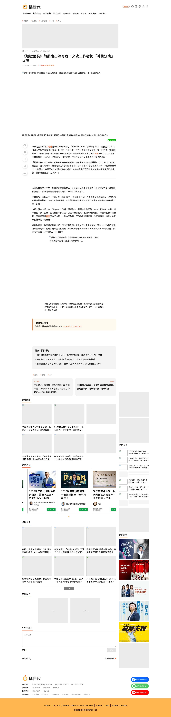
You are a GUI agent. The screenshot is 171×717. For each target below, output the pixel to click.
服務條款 (74, 705)
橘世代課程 (36, 691)
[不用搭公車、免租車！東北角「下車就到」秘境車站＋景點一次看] (123, 460)
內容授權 (56, 687)
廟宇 (50, 375)
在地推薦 (47, 13)
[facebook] (132, 6)
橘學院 (83, 13)
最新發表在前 (109, 658)
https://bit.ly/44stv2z (72, 326)
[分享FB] (24, 145)
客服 (58, 705)
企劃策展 (102, 13)
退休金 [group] (34, 21)
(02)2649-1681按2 (61, 684)
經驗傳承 (46, 51)
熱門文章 (123, 445)
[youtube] (140, 6)
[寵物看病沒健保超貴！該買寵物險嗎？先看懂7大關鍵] (37, 566)
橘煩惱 (76, 13)
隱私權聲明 (89, 705)
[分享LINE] (24, 152)
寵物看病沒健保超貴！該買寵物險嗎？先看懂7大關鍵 (36, 580)
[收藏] (24, 166)
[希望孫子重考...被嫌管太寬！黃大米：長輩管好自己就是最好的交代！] (37, 414)
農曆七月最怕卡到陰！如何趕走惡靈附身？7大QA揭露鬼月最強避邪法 (36, 551)
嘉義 (36, 375)
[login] (143, 6)
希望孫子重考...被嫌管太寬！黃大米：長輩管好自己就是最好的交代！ (36, 428)
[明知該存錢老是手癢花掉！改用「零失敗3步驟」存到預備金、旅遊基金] (69, 566)
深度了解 (46, 509)
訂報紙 (107, 705)
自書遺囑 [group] (43, 21)
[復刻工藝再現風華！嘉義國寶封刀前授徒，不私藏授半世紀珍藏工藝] (69, 443)
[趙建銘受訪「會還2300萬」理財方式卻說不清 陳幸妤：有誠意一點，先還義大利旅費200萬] (69, 536)
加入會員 (35, 694)
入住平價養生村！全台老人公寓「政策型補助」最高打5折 (139, 495)
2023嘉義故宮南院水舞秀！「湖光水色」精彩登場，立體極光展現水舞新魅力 (69, 428)
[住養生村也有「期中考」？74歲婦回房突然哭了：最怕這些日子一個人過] (123, 489)
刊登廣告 (47, 705)
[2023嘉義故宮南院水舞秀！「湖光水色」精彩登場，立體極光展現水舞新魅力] (69, 414)
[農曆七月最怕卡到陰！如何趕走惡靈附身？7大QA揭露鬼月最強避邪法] (37, 536)
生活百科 (57, 13)
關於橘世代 (36, 687)
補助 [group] (52, 21)
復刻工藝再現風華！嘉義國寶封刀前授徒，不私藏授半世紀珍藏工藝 (68, 458)
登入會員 (45, 694)
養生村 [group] (25, 21)
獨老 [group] (59, 21)
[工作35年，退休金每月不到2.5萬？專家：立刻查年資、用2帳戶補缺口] (123, 482)
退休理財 (27, 13)
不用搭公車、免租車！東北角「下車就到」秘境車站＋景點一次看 (139, 459)
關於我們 (115, 705)
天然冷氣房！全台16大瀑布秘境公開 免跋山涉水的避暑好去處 (37, 458)
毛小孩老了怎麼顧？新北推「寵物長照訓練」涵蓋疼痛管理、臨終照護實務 (139, 466)
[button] (147, 6)
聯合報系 (99, 705)
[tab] (68, 516)
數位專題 (92, 13)
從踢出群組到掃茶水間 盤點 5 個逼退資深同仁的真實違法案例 (101, 551)
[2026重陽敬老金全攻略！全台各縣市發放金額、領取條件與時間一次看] (123, 453)
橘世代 (25, 51)
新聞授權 (66, 705)
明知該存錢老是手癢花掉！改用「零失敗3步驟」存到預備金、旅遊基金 (68, 580)
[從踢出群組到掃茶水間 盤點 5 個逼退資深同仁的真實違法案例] (101, 536)
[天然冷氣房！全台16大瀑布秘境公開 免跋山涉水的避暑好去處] (37, 443)
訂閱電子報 (55, 694)
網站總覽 (124, 705)
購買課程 (126, 6)
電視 (43, 375)
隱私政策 (87, 694)
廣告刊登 (46, 687)
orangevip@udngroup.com (42, 684)
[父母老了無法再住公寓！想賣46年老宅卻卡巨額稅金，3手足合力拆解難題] (101, 566)
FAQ (54, 705)
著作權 (81, 705)
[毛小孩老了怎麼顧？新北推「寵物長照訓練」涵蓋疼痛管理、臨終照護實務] (123, 467)
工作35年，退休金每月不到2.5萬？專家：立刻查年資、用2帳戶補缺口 (138, 481)
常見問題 (65, 694)
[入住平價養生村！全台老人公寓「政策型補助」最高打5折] (123, 496)
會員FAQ (46, 691)
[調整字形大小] (24, 172)
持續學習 (37, 13)
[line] (136, 6)
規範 (23, 650)
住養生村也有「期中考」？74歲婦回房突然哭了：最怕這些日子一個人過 (139, 488)
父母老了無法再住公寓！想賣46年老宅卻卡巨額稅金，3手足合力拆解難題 (101, 580)
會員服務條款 (76, 694)
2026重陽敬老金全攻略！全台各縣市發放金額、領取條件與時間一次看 (139, 452)
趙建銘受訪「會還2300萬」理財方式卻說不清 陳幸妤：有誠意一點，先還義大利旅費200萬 (69, 551)
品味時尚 (67, 13)
